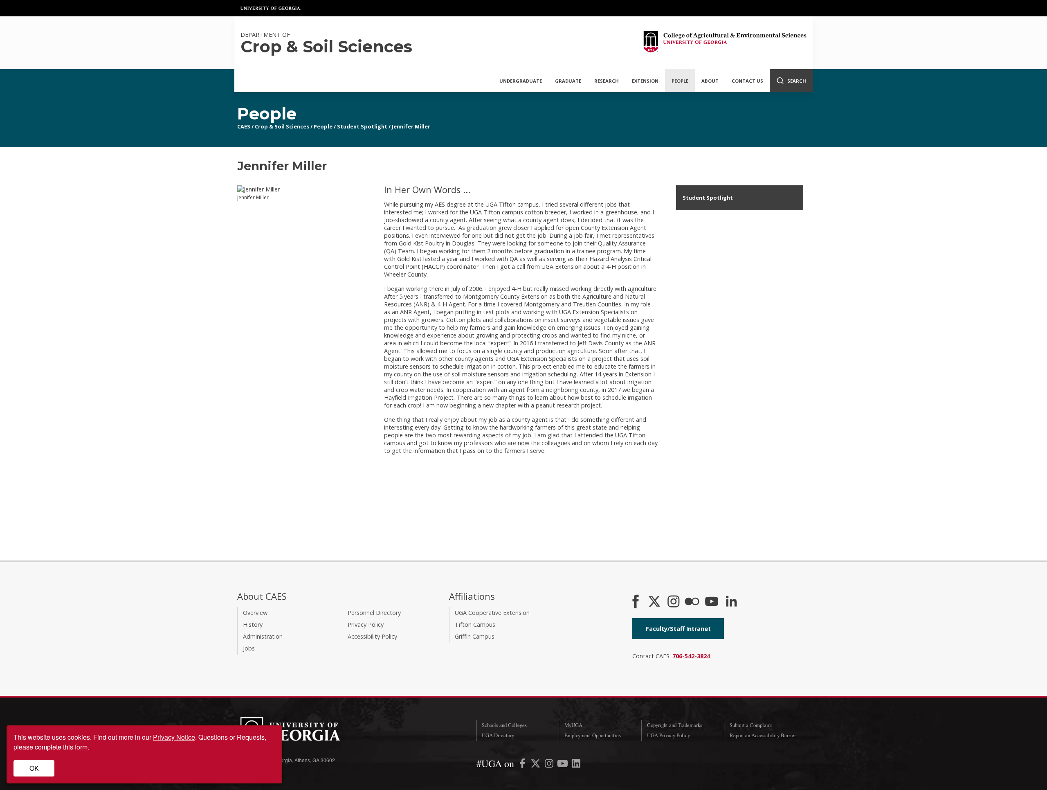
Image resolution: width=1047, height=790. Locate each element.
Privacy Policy (366, 624)
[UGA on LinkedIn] (576, 765)
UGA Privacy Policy (668, 735)
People (680, 81)
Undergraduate (520, 81)
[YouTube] (711, 602)
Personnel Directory (374, 613)
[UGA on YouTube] (563, 765)
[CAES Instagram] (673, 602)
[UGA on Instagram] (550, 765)
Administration (263, 636)
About (710, 81)
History (253, 624)
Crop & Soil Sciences (282, 126)
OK (34, 768)
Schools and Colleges (504, 725)
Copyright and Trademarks (674, 725)
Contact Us (747, 81)
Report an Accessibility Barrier (763, 735)
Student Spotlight (362, 126)
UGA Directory (498, 735)
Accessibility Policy (372, 636)
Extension (645, 81)
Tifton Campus (475, 624)
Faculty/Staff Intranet (678, 628)
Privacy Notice (174, 737)
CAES (243, 126)
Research (606, 81)
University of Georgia (270, 8)
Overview (255, 613)
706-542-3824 (691, 656)
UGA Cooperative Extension (492, 613)
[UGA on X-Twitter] (536, 765)
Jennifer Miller (411, 126)
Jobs (249, 648)
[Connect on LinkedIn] (731, 602)
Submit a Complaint (751, 725)
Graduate (568, 81)
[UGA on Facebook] (523, 765)
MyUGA (573, 725)
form (81, 747)
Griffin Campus (474, 636)
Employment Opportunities (592, 735)
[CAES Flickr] (692, 602)
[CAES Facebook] (635, 602)
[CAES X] (655, 602)
